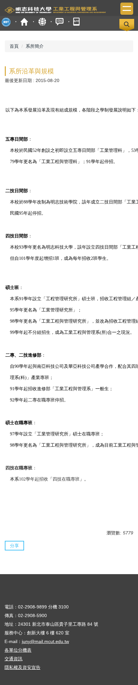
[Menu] (126, 9)
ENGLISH (60, 22)
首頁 (24, 22)
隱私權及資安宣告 (22, 667)
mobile (77, 22)
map (42, 22)
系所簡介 (35, 46)
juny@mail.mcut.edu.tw (45, 641)
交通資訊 (13, 658)
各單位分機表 (17, 650)
